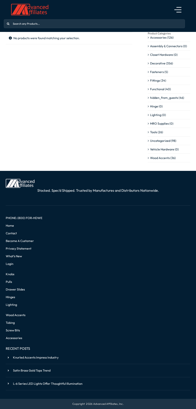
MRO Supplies (159, 123)
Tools (153, 132)
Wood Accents (160, 158)
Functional (157, 89)
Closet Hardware (161, 55)
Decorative (157, 63)
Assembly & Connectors (166, 46)
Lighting (155, 115)
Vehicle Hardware (162, 149)
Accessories (158, 37)
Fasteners (157, 72)
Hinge (154, 106)
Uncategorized (160, 141)
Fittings (155, 80)
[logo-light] (20, 180)
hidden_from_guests (164, 98)
